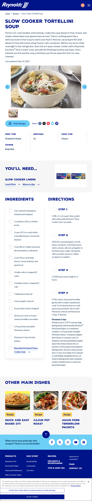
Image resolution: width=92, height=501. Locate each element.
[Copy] (57, 123)
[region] (46, 489)
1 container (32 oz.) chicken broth (26, 223)
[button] (83, 5)
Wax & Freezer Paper (13, 475)
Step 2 (63, 235)
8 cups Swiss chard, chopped (26, 308)
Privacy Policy (76, 486)
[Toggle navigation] (89, 5)
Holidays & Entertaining (55, 462)
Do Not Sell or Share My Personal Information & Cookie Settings (32, 490)
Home (7, 13)
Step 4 (63, 292)
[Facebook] (40, 123)
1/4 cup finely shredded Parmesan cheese (24, 328)
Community (30, 466)
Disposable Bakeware (13, 470)
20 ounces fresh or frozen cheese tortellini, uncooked (26, 317)
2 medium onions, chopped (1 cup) (26, 285)
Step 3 (63, 270)
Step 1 (62, 209)
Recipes (16, 13)
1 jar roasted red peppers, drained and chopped (25, 212)
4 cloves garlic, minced (24, 301)
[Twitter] (44, 123)
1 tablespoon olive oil (23, 294)
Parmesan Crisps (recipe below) (24, 339)
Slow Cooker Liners (20, 179)
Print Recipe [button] (20, 123)
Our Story (30, 470)
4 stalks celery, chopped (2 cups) (25, 274)
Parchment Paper (12, 466)
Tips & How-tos (56, 468)
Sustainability (31, 461)
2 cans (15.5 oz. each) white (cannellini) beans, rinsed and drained (26, 236)
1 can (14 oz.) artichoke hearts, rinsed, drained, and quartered (26, 261)
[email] (52, 123)
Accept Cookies (32, 497)
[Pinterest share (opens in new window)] (48, 123)
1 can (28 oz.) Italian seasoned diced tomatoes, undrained (27, 249)
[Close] (88, 481)
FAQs (71, 464)
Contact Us (75, 468)
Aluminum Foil (10, 461)
